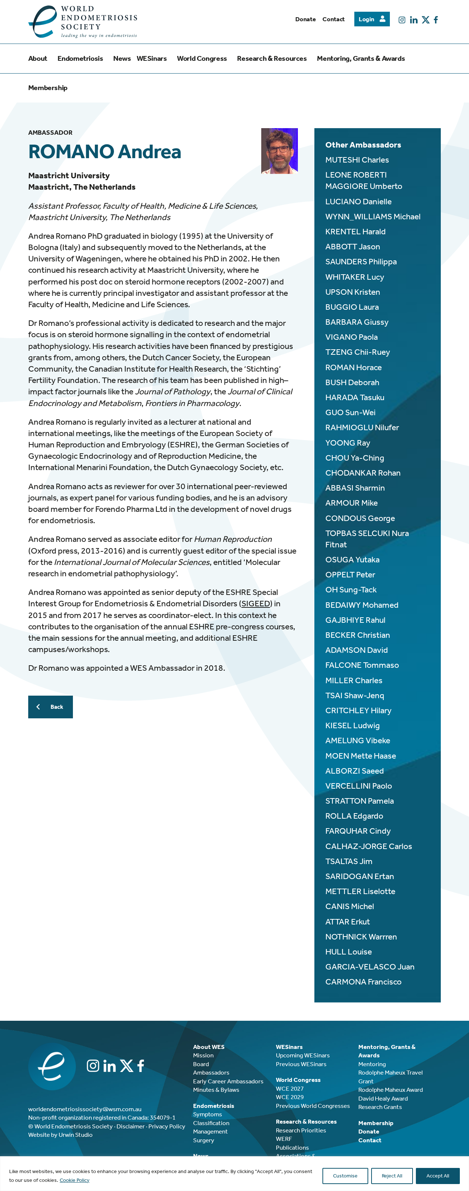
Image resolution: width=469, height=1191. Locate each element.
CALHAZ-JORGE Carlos (368, 846)
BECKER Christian (357, 635)
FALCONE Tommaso (362, 665)
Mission (203, 1055)
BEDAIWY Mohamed (362, 605)
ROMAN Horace (353, 367)
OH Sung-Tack (351, 590)
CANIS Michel (349, 906)
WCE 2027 (290, 1088)
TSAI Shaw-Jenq (354, 695)
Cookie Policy (74, 1180)
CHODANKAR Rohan (363, 473)
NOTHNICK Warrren (361, 937)
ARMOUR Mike (351, 503)
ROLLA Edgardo (354, 816)
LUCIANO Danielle (358, 201)
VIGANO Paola (351, 337)
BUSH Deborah (352, 382)
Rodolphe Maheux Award (390, 1089)
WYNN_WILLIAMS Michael (373, 217)
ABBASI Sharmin (355, 488)
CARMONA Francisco (363, 982)
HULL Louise (348, 952)
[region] (234, 1173)
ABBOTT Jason (352, 247)
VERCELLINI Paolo (358, 786)
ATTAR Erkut (347, 922)
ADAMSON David (356, 650)
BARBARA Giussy (357, 322)
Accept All (437, 1176)
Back (57, 706)
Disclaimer (131, 1126)
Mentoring (372, 1064)
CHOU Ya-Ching (354, 458)
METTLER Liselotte (360, 891)
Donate (305, 19)
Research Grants (380, 1106)
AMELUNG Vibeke (357, 740)
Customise (345, 1176)
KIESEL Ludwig (352, 725)
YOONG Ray (347, 443)
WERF (284, 1138)
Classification (211, 1123)
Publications (292, 1147)
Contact (333, 19)
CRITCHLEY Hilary (358, 710)
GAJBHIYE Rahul (355, 620)
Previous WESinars (301, 1064)
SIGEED (255, 603)
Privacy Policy (166, 1126)
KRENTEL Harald (355, 232)
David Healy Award (383, 1098)
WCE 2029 (290, 1097)
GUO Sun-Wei (350, 412)
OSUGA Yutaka (352, 560)
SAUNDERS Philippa (361, 262)
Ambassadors (211, 1072)
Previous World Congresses (313, 1105)
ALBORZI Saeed (354, 771)
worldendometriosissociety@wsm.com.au (84, 1109)
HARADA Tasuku (354, 397)
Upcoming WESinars (303, 1055)
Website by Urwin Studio (60, 1134)
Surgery (203, 1140)
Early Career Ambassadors (228, 1081)
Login (366, 19)
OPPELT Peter (350, 575)
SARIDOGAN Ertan (359, 876)
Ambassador (50, 133)
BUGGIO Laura (352, 307)
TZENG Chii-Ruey (357, 352)
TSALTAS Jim (349, 861)
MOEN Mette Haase (360, 756)
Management (210, 1131)
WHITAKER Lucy (354, 277)
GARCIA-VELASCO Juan (370, 967)
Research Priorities (301, 1130)
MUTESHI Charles (357, 160)
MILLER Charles (354, 680)
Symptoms (207, 1114)
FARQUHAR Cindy (358, 831)
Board (201, 1064)
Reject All (392, 1176)
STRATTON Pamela (359, 801)
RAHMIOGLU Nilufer (362, 427)
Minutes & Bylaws (216, 1089)
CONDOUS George (360, 518)
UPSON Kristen (352, 292)
